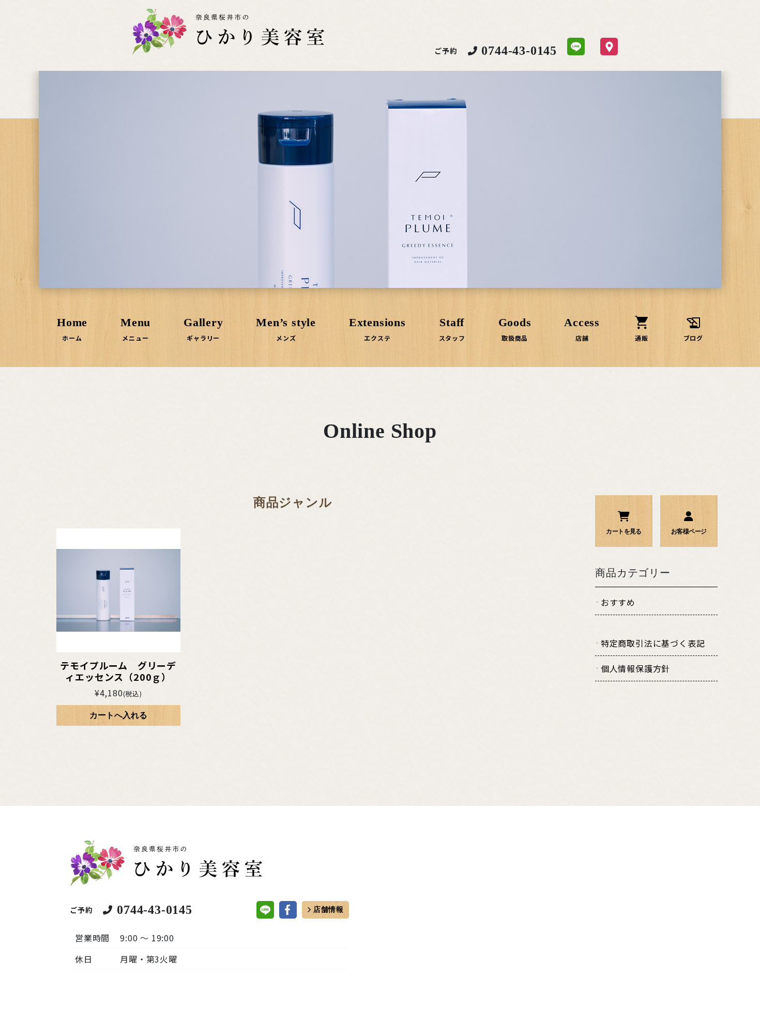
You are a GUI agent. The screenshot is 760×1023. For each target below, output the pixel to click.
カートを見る (623, 531)
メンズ (286, 337)
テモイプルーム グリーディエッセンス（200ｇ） (118, 671)
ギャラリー (203, 337)
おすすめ (618, 602)
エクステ (377, 337)
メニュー (135, 337)
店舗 (582, 337)
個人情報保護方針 (635, 668)
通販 (641, 337)
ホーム (72, 337)
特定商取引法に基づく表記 (653, 643)
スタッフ (452, 337)
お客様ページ (688, 531)
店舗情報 (328, 909)
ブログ (693, 337)
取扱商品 (514, 337)
